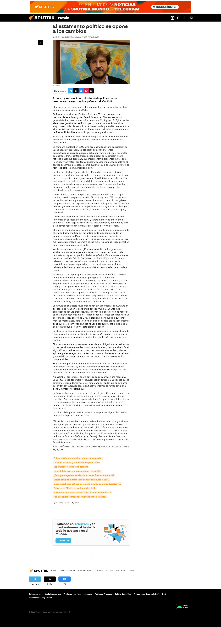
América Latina (68, 570)
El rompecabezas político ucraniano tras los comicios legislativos (87, 483)
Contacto (88, 594)
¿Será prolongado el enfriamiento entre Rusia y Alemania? (84, 475)
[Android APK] (183, 607)
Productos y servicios (72, 594)
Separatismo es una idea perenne (71, 466)
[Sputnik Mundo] (42, 21)
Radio (132, 570)
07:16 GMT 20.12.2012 (62, 37)
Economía (98, 570)
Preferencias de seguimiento (40, 597)
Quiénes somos (35, 594)
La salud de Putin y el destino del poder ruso (77, 462)
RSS (164, 594)
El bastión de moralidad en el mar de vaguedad (78, 458)
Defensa (109, 570)
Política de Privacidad (103, 594)
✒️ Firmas (75, 503)
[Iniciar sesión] (178, 17)
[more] (40, 42)
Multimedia (121, 570)
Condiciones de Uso (53, 594)
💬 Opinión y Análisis (61, 503)
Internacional (84, 570)
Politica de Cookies (123, 594)
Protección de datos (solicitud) (146, 594)
